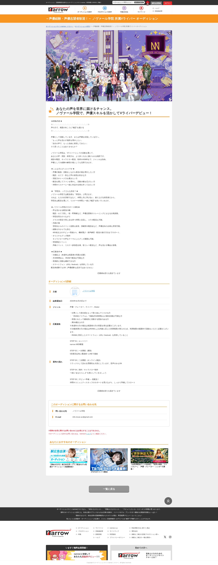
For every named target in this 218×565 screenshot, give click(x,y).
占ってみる (139, 2)
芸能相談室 (158, 11)
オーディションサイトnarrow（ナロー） (106, 562)
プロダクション (83, 531)
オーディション (83, 528)
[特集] (124, 9)
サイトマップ (114, 531)
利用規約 (113, 534)
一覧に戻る (109, 489)
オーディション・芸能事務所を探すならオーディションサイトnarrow (65, 2)
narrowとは (114, 528)
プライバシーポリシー (117, 537)
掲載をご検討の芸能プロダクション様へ (145, 534)
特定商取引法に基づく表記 (141, 528)
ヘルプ (157, 8)
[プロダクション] (104, 9)
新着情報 (99, 534)
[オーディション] (84, 9)
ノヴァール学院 (89, 291)
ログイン (168, 3)
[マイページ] (141, 9)
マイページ (99, 528)
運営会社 (135, 531)
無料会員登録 (156, 3)
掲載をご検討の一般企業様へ (141, 537)
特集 (79, 534)
